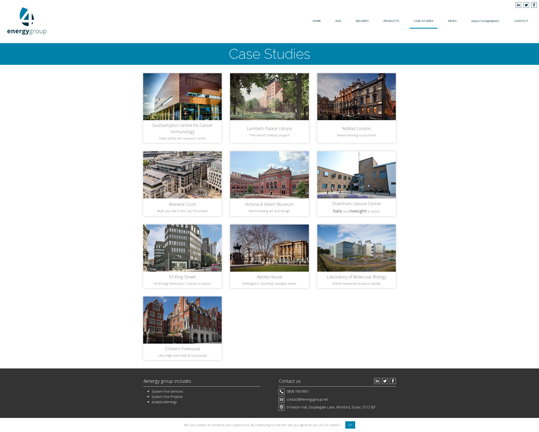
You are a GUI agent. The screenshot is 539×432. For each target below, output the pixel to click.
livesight (358, 211)
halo (337, 211)
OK (350, 425)
